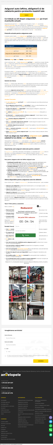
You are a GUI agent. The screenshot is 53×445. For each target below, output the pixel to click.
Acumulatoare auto (5, 412)
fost (22, 255)
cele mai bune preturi (13, 113)
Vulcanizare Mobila (39, 403)
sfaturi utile (13, 177)
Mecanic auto (4, 435)
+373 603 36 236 (22, 93)
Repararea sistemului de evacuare (26, 410)
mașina (20, 141)
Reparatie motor (22, 419)
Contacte (3, 429)
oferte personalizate (21, 65)
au (12, 66)
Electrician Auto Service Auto (8, 439)
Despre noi (3, 427)
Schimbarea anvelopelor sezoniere (43, 409)
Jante (2, 414)
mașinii (12, 220)
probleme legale (12, 237)
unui (10, 83)
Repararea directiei (22, 408)
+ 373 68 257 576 (7, 393)
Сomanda (40, 361)
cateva (39, 71)
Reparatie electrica (22, 421)
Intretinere (15, 1)
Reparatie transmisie (23, 404)
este (18, 24)
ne (10, 93)
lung (38, 25)
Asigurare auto (10, 51)
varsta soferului (12, 37)
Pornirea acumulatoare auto (42, 415)
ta (20, 243)
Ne (29, 128)
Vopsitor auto (4, 431)
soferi (36, 24)
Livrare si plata (4, 421)
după (17, 255)
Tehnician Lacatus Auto (6, 433)
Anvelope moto (4, 404)
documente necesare (22, 248)
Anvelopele (3, 400)
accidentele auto (20, 154)
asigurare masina (36, 141)
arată (41, 153)
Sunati (26, 15)
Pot (7, 112)
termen (35, 25)
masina (6, 28)
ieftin (13, 25)
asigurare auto (8, 25)
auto (38, 19)
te (10, 65)
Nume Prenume (8, 335)
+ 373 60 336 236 (7, 388)
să (29, 141)
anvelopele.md (43, 93)
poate (45, 25)
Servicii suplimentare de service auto (25, 414)
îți (40, 151)
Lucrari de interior (22, 426)
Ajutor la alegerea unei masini (42, 405)
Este (25, 102)
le (40, 182)
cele (44, 166)
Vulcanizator (4, 437)
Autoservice (8, 1)
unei (19, 36)
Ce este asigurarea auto (12, 102)
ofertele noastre (44, 91)
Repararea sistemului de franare (25, 424)
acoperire (23, 190)
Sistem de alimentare (23, 423)
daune (24, 37)
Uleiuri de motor (5, 410)
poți (12, 143)
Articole (3, 425)
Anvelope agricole (5, 402)
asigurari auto (23, 36)
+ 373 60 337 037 (7, 383)
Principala (3, 1)
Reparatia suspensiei (23, 406)
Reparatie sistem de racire (24, 417)
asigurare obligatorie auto (15, 119)
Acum (18, 76)
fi (47, 25)
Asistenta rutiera (39, 413)
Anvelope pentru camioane (7, 406)
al (16, 36)
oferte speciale (13, 131)
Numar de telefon (9, 341)
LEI (41, 39)
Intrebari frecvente (10, 99)
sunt (18, 108)
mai (34, 29)
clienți (31, 170)
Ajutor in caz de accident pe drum (43, 411)
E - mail (6, 348)
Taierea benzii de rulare (40, 419)
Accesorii (3, 408)
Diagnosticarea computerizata (25, 400)
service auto (24, 128)
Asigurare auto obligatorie (13, 48)
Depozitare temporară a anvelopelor (41, 401)
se (26, 25)
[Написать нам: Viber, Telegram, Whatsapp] (50, 434)
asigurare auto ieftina (17, 112)
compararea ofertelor (32, 112)
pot (9, 128)
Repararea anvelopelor (40, 417)
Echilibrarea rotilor (39, 421)
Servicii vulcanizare (39, 423)
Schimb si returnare (6, 423)
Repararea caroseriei (23, 402)
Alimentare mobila (39, 407)
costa (46, 185)
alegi (11, 59)
